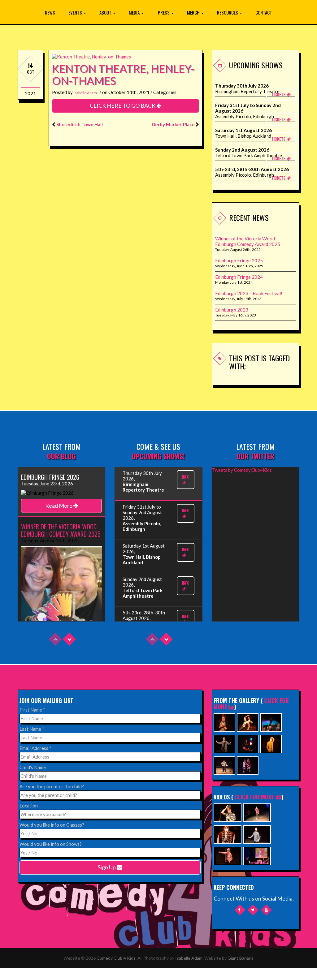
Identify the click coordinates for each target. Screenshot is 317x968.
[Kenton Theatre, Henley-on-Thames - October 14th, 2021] (91, 56)
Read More (59, 505)
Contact (263, 12)
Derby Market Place (173, 124)
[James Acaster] (271, 743)
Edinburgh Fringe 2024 (239, 277)
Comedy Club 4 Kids (116, 958)
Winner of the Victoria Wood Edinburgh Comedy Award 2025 (247, 241)
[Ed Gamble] (224, 721)
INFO (185, 476)
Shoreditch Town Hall (79, 124)
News (50, 12)
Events (75, 12)
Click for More (254, 797)
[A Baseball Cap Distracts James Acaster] (227, 812)
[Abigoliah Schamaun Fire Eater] (247, 721)
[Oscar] (227, 833)
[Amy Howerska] (247, 765)
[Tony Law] (224, 765)
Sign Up (107, 867)
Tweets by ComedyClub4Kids (242, 470)
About (105, 12)
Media (135, 12)
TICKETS (278, 94)
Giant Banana (241, 958)
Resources (228, 12)
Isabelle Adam (85, 92)
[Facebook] (239, 910)
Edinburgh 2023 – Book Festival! (248, 293)
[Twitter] (253, 910)
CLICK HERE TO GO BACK (123, 105)
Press (164, 12)
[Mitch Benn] (224, 743)
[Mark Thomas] (247, 743)
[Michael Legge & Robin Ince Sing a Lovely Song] (257, 833)
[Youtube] (266, 910)
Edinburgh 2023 (231, 309)
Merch (194, 12)
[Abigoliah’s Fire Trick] (227, 855)
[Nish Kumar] (271, 721)
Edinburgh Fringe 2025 (239, 260)
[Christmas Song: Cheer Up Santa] (257, 855)
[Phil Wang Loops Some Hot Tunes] (257, 812)
